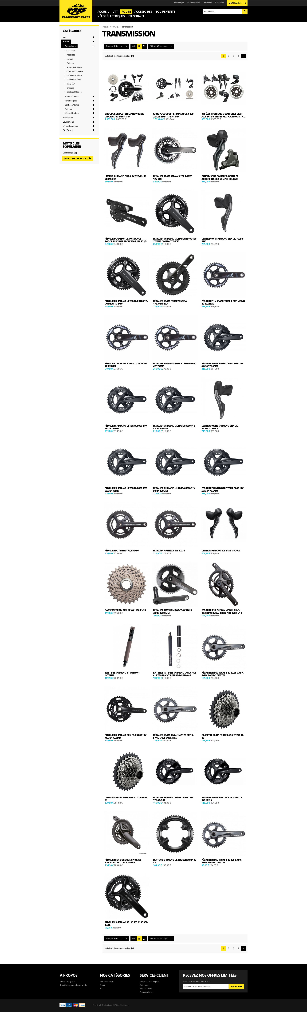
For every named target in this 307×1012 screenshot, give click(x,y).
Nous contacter (146, 992)
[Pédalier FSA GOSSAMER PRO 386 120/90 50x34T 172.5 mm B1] (126, 833)
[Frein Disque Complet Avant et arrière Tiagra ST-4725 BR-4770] (223, 150)
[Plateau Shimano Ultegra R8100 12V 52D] (175, 833)
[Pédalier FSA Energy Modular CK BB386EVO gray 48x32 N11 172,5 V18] (223, 584)
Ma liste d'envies (193, 3)
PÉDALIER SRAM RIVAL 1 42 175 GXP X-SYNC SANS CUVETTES (221, 861)
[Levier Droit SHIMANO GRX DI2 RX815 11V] (223, 212)
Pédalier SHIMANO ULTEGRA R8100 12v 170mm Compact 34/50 (174, 240)
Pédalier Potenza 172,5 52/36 (121, 550)
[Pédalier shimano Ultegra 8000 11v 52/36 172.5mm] (223, 337)
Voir (133, 46)
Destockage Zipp (70, 153)
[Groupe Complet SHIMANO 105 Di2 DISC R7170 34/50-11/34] (126, 88)
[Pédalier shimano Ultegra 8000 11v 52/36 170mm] (175, 399)
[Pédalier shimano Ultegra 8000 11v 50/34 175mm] (126, 399)
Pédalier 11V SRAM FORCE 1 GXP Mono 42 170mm (126, 365)
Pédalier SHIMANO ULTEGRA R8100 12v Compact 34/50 (126, 302)
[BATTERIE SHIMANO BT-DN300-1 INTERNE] (126, 646)
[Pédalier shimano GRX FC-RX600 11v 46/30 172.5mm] (126, 709)
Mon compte (179, 3)
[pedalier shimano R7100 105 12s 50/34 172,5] (126, 896)
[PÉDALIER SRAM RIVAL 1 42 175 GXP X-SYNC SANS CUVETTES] (223, 833)
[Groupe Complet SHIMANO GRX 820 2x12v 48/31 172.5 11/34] (175, 88)
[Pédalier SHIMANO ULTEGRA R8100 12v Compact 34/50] (126, 275)
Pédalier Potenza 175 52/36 (169, 550)
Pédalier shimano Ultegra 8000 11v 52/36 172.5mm (222, 365)
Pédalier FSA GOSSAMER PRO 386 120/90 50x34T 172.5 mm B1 (123, 861)
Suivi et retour (146, 989)
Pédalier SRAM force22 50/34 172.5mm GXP (169, 302)
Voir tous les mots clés (77, 158)
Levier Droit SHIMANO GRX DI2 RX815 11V (222, 240)
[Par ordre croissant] (126, 46)
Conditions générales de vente (73, 985)
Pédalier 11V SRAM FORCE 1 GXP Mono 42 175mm (174, 365)
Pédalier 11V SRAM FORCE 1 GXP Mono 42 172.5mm (223, 302)
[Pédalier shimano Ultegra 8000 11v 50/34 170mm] (175, 462)
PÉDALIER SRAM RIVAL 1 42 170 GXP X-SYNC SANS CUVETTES (173, 736)
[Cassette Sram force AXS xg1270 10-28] (223, 709)
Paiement (144, 985)
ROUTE (115, 27)
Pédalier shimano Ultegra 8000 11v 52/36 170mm (174, 427)
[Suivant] (243, 56)
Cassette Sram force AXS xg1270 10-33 (126, 799)
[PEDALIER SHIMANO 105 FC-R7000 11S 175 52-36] (223, 771)
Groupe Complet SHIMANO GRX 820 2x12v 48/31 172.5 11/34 (173, 115)
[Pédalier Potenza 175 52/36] (175, 524)
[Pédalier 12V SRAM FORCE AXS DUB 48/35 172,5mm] (175, 584)
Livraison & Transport (149, 981)
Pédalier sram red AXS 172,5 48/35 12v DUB (172, 178)
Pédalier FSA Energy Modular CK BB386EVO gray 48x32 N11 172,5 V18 (221, 611)
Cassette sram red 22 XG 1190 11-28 (125, 610)
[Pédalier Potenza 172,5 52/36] (126, 524)
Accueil (106, 27)
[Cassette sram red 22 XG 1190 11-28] (126, 584)
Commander (207, 3)
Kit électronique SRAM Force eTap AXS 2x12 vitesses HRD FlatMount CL (223, 115)
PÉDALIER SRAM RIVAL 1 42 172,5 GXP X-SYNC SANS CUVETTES (222, 674)
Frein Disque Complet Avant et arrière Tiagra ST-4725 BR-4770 (219, 178)
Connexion (219, 3)
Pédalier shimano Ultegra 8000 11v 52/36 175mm (126, 489)
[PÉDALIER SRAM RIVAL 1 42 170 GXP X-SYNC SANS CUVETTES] (175, 709)
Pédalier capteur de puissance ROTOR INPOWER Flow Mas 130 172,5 (125, 240)
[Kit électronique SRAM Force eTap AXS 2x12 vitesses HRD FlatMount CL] (223, 88)
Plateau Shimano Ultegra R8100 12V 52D (174, 861)
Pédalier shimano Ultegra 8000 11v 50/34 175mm (126, 427)
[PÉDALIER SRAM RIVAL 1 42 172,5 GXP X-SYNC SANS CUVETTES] (223, 646)
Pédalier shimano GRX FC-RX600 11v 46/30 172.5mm (125, 736)
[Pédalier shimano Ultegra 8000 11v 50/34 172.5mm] (223, 462)
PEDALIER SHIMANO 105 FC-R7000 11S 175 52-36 (221, 799)
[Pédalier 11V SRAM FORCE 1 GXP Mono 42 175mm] (175, 337)
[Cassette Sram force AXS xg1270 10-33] (126, 771)
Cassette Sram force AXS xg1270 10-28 (222, 736)
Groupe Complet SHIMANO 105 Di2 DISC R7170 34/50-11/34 (124, 115)
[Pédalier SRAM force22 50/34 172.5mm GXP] (175, 275)
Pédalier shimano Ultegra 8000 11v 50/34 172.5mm (222, 489)
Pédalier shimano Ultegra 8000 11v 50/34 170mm (174, 489)
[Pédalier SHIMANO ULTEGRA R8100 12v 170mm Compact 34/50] (175, 212)
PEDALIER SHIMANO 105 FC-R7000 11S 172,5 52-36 (173, 799)
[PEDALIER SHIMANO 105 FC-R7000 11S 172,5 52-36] (175, 771)
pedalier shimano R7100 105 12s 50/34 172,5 (126, 924)
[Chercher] (245, 11)
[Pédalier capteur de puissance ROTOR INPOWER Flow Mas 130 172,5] (126, 212)
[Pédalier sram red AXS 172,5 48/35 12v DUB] (175, 150)
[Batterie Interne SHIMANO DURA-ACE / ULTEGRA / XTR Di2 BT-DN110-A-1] (175, 646)
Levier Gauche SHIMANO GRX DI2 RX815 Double (219, 427)
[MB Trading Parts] (76, 11)
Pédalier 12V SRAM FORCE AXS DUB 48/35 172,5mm (172, 611)
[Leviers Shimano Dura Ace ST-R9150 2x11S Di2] (126, 150)
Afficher (153, 46)
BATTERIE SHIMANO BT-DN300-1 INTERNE (122, 674)
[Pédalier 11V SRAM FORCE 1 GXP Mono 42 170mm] (126, 337)
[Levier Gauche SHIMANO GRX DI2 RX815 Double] (223, 399)
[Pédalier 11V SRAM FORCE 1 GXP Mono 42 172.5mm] (223, 275)
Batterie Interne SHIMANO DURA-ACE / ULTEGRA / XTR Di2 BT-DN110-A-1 (174, 674)
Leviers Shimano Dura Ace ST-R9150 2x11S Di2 (125, 178)
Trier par (109, 46)
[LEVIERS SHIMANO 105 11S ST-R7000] (223, 524)
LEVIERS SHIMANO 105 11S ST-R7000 (220, 550)
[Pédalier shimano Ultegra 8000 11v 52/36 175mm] (126, 462)
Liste (144, 46)
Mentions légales (67, 981)
